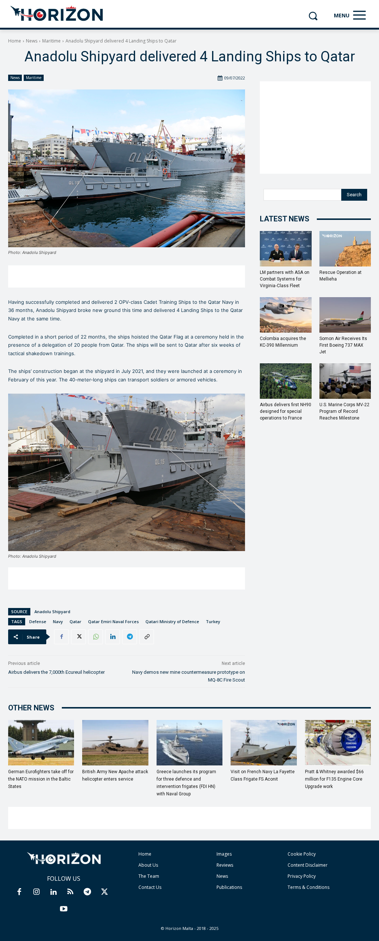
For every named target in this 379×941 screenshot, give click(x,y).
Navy (58, 621)
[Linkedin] (112, 636)
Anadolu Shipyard (52, 611)
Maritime (51, 41)
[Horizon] (57, 14)
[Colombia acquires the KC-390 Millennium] (286, 315)
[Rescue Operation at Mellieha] (345, 248)
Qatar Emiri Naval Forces (113, 621)
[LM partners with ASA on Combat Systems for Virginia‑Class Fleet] (286, 248)
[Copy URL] (146, 636)
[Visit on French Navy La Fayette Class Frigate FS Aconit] (263, 742)
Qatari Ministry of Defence (172, 621)
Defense (37, 621)
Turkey (213, 621)
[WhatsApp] (95, 636)
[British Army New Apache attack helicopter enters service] (115, 742)
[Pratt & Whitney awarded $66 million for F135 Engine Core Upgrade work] (338, 742)
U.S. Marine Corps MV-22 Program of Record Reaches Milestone (344, 411)
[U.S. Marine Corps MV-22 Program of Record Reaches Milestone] (345, 381)
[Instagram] (36, 892)
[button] (313, 16)
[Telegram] (129, 636)
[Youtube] (63, 909)
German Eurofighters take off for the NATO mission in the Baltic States (41, 779)
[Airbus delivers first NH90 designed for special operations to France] (286, 381)
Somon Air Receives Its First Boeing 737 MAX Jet (343, 345)
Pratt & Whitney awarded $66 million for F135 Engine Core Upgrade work (334, 779)
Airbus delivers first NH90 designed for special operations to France (285, 411)
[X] (78, 636)
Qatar (75, 621)
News (31, 41)
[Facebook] (61, 636)
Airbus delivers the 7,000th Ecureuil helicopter (56, 672)
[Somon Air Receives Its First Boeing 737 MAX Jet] (345, 315)
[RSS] (70, 892)
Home (14, 41)
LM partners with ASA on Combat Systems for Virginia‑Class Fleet (284, 279)
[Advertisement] (126, 276)
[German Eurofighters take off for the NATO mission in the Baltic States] (41, 742)
